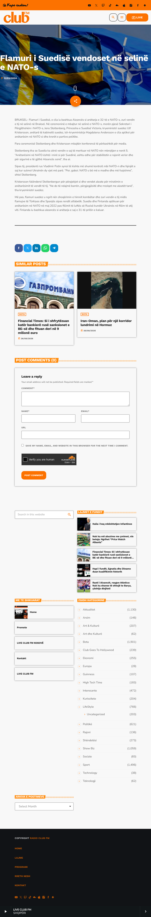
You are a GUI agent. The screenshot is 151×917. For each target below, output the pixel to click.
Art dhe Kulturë (92, 634)
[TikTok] (110, 5)
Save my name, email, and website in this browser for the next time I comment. (77, 445)
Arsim (86, 618)
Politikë (87, 724)
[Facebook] (138, 5)
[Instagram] (131, 5)
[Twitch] (103, 5)
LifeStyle (88, 707)
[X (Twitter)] (96, 5)
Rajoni (87, 732)
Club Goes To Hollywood (98, 650)
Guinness (88, 674)
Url (23, 427)
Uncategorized (96, 714)
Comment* (28, 388)
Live (137, 17)
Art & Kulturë (91, 626)
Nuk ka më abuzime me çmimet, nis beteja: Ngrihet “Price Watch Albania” (112, 539)
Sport (86, 765)
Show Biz (88, 748)
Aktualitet (89, 610)
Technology (90, 773)
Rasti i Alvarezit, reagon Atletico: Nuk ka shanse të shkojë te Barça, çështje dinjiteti (111, 585)
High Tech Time (92, 682)
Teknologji (89, 781)
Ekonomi (88, 658)
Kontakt (21, 658)
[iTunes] (124, 5)
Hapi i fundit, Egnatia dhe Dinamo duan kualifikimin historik (111, 570)
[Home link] (17, 17)
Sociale (87, 757)
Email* (85, 411)
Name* (25, 411)
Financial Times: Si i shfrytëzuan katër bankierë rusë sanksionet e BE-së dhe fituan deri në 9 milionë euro (44, 327)
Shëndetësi (90, 740)
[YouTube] (89, 5)
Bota (22, 314)
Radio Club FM (40, 838)
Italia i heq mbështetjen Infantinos (112, 524)
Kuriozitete (89, 699)
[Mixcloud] (117, 5)
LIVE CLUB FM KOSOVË (30, 643)
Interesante (90, 691)
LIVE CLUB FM (25, 674)
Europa (87, 666)
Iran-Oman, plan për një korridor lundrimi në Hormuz (106, 323)
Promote (22, 627)
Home (33, 612)
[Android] (145, 5)
